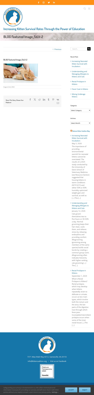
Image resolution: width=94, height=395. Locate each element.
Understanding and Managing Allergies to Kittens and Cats (80, 74)
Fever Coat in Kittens (80, 89)
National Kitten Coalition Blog (81, 131)
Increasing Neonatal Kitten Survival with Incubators (79, 63)
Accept (71, 390)
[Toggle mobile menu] (89, 8)
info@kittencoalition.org (37, 361)
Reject (84, 390)
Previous (57, 49)
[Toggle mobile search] (85, 8)
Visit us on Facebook (58, 361)
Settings (55, 392)
